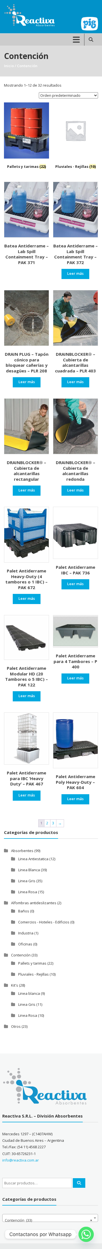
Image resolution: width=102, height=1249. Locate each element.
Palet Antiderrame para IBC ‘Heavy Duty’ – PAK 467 (26, 778)
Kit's (14, 985)
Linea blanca (29, 993)
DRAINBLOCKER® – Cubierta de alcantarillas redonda (75, 471)
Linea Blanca (29, 869)
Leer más (75, 273)
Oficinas (25, 944)
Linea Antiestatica (33, 858)
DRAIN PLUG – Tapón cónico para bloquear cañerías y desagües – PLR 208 (26, 362)
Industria (25, 933)
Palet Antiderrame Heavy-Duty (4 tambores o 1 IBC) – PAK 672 (26, 579)
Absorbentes (22, 850)
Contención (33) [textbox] (48, 1220)
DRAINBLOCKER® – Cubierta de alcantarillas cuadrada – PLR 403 (75, 362)
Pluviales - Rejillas (33, 974)
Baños (23, 911)
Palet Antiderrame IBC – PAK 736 (75, 570)
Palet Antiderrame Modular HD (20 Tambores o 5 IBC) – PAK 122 (26, 676)
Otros (16, 1026)
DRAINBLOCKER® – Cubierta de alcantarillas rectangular (26, 471)
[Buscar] (79, 1183)
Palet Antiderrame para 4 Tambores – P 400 (75, 661)
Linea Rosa (27, 891)
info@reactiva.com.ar (20, 1160)
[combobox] (50, 1218)
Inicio (9, 65)
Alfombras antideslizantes (33, 902)
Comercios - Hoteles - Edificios (43, 922)
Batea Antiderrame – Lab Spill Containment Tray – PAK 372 (75, 254)
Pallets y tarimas (32, 963)
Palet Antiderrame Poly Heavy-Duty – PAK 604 (75, 782)
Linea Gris (26, 880)
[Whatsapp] (86, 1234)
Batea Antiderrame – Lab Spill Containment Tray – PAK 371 (26, 254)
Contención (21, 955)
